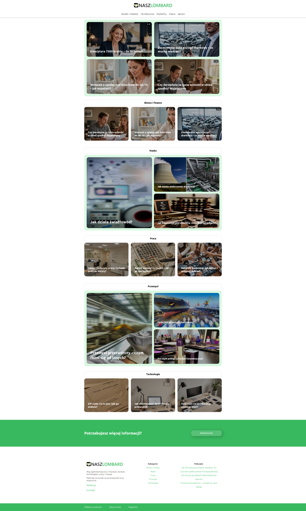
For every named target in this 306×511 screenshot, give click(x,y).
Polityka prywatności (93, 507)
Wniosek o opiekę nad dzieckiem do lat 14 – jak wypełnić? (119, 86)
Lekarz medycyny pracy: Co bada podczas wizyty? (106, 269)
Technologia (147, 14)
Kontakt (91, 490)
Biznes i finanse (129, 14)
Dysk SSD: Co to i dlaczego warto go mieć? (196, 405)
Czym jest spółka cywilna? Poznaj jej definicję (199, 471)
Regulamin (133, 507)
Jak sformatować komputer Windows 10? (198, 468)
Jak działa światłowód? (111, 222)
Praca (172, 14)
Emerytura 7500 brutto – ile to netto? (116, 51)
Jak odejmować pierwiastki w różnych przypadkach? (187, 223)
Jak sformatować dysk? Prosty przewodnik (151, 405)
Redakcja (91, 485)
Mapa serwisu (115, 507)
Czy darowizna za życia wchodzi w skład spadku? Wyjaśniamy (185, 86)
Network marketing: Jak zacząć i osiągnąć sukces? (199, 269)
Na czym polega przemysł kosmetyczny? (180, 358)
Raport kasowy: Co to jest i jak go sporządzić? (151, 269)
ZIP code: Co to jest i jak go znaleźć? (103, 405)
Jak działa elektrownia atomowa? (176, 186)
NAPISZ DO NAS (206, 433)
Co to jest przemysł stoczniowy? (176, 322)
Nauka (181, 14)
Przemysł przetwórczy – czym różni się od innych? (117, 355)
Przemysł (162, 14)
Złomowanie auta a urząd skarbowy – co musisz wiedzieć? (185, 49)
